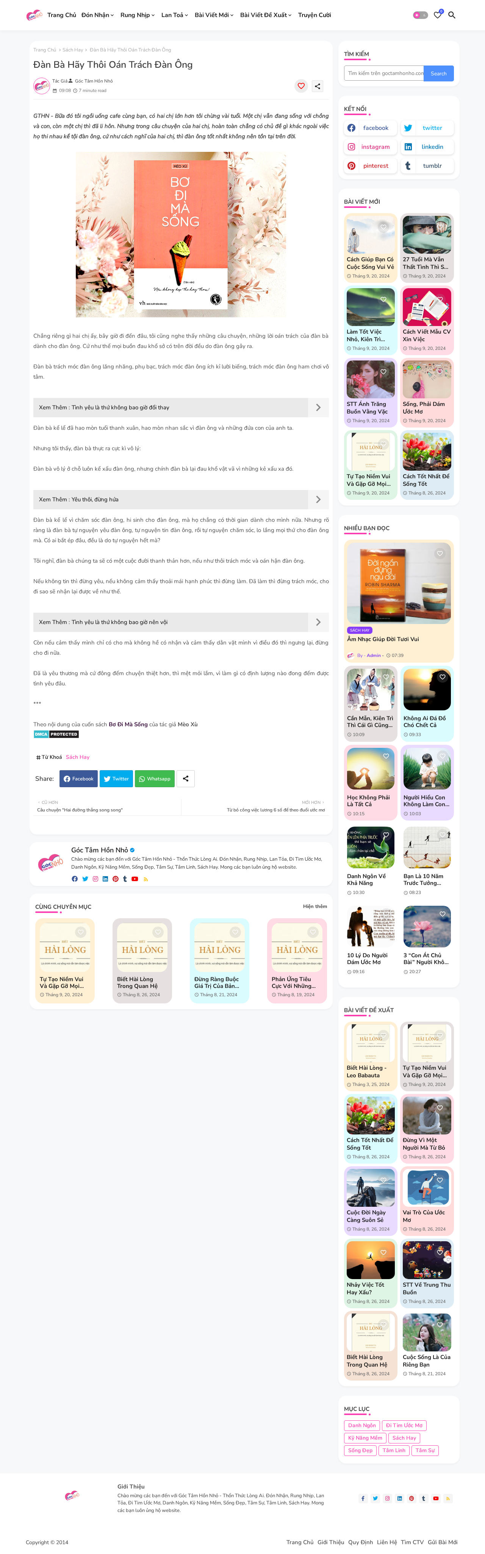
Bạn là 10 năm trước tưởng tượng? (423, 879)
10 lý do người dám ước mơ (367, 959)
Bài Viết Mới (212, 15)
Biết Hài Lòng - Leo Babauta (367, 1071)
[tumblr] (125, 879)
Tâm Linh (394, 1450)
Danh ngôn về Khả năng (366, 879)
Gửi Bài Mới (443, 1542)
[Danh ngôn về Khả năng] (370, 847)
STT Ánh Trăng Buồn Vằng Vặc (367, 407)
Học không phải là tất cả (368, 801)
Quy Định (360, 1542)
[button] (420, 15)
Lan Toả (172, 15)
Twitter (121, 778)
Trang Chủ (61, 15)
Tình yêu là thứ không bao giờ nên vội (119, 622)
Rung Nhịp (135, 15)
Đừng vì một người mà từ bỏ (424, 1143)
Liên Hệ (387, 1542)
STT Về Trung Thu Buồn (427, 1288)
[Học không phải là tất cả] (370, 768)
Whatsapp (159, 778)
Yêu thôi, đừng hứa (95, 499)
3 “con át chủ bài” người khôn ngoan (426, 959)
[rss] (146, 879)
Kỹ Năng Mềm (365, 1438)
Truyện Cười (314, 15)
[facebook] (75, 879)
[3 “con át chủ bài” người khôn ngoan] (427, 926)
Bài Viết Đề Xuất (263, 15)
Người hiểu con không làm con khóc (424, 801)
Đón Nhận (95, 15)
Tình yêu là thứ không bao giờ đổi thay (120, 407)
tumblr (432, 166)
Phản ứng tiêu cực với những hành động (291, 982)
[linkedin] (105, 879)
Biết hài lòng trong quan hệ (137, 982)
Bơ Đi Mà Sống (128, 724)
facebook (375, 128)
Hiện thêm (315, 906)
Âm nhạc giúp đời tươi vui (383, 639)
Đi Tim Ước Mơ (404, 1425)
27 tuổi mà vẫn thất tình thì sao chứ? (427, 263)
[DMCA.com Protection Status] (56, 737)
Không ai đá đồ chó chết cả (425, 722)
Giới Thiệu (331, 1542)
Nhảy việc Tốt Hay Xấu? (365, 1288)
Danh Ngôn (362, 1425)
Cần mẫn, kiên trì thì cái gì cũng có (370, 722)
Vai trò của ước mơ (424, 1216)
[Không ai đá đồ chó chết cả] (427, 689)
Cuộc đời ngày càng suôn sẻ (366, 1216)
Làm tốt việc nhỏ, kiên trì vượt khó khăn (367, 335)
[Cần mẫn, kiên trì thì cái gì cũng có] (370, 689)
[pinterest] (116, 879)
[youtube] (134, 879)
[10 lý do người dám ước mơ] (370, 926)
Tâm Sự (425, 1450)
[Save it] (301, 86)
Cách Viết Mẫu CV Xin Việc (427, 335)
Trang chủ (44, 50)
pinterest (375, 166)
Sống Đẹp (360, 1450)
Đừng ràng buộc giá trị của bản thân (216, 982)
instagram (375, 147)
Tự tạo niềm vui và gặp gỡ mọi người (61, 982)
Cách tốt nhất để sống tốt (426, 480)
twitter (432, 128)
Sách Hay (73, 50)
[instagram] (95, 879)
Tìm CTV (412, 1542)
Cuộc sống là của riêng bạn (427, 1360)
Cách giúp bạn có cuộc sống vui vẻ (370, 263)
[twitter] (85, 879)
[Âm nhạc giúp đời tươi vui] (399, 583)
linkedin (432, 147)
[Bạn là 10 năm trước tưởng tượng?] (427, 847)
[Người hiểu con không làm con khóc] (427, 768)
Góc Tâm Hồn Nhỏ (99, 850)
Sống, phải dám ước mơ (424, 407)
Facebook (83, 778)
